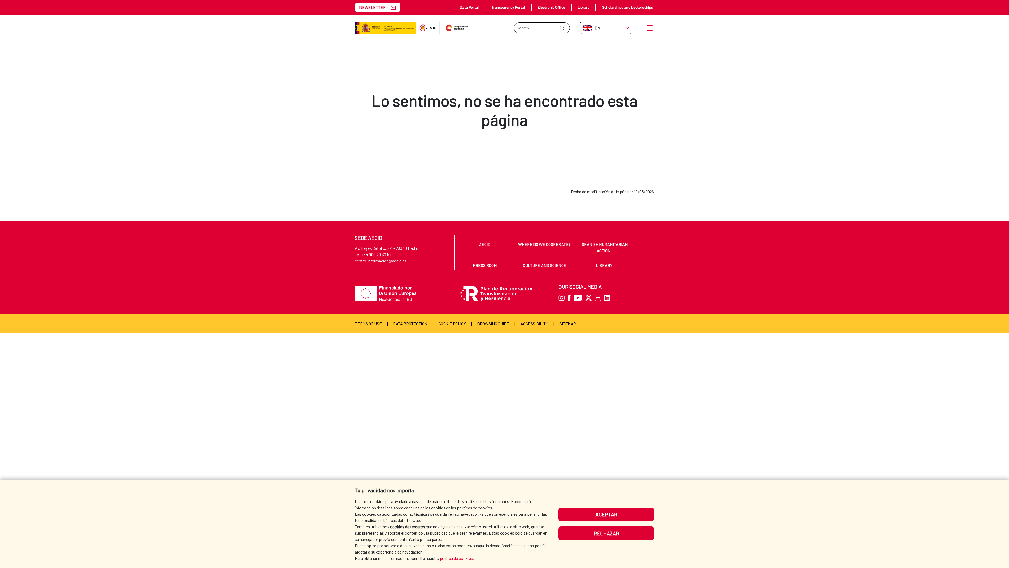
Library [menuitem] (604, 265)
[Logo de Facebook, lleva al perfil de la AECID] (570, 297)
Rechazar (606, 533)
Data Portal (469, 7)
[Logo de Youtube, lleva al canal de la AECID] (579, 297)
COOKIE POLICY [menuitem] (452, 323)
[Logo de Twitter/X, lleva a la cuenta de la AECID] (589, 297)
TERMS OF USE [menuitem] (368, 323)
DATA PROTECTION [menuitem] (410, 323)
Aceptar (606, 514)
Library (583, 7)
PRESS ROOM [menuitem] (485, 265)
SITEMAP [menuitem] (567, 323)
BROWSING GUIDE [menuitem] (493, 323)
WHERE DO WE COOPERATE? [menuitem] (544, 244)
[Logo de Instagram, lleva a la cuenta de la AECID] (562, 297)
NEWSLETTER (372, 7)
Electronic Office (551, 7)
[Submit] (562, 28)
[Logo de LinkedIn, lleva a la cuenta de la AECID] (608, 297)
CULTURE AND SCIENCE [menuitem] (544, 265)
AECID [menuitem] (484, 244)
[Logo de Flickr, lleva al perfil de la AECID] (599, 297)
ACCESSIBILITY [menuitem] (534, 323)
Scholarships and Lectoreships (627, 7)
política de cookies (456, 558)
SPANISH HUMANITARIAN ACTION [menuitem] (605, 247)
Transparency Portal (508, 7)
